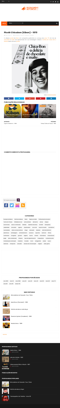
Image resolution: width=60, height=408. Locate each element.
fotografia (13, 235)
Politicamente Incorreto (44, 219)
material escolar (50, 238)
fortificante (6, 235)
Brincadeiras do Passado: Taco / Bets (22, 295)
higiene (26, 235)
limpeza (20, 238)
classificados (27, 227)
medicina (20, 241)
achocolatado (27, 222)
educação (31, 230)
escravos (31, 232)
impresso (27, 35)
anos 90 (11, 283)
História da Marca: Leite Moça (19, 309)
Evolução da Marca (8, 219)
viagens (40, 243)
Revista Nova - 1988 (16, 323)
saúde (44, 241)
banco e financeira (15, 224)
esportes (37, 232)
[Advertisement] (30, 16)
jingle (5, 238)
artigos (46, 222)
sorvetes (32, 35)
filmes (49, 232)
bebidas (24, 224)
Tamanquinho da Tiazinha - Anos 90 (20, 396)
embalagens (14, 232)
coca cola (34, 227)
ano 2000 (6, 281)
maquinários (41, 238)
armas (41, 222)
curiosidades (7, 230)
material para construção (10, 241)
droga (26, 230)
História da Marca (10, 106)
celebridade (6, 227)
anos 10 (12, 281)
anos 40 (36, 281)
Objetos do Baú (33, 219)
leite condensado (12, 238)
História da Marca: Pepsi (17, 389)
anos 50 (42, 281)
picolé (12, 38)
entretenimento (23, 232)
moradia (26, 241)
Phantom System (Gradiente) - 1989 (21, 316)
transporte (12, 243)
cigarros (20, 227)
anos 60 (48, 281)
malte (13, 39)
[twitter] (53, 1)
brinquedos (47, 224)
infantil (36, 235)
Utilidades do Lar (18, 222)
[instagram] (55, 1)
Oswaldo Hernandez (51, 95)
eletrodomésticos (46, 230)
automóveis (7, 224)
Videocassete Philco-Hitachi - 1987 (20, 364)
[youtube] (58, 1)
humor (31, 235)
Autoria (5, 334)
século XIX (17, 283)
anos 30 (30, 281)
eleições (38, 230)
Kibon (17, 38)
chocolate (7, 39)
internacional (51, 235)
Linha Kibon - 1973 (45, 115)
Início (4, 23)
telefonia (6, 243)
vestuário (19, 243)
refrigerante (38, 241)
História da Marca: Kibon (12, 115)
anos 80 (5, 283)
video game (47, 243)
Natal (26, 219)
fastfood (44, 232)
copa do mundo (42, 227)
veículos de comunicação (30, 243)
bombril (41, 224)
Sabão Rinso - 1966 (15, 350)
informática (43, 235)
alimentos (17, 35)
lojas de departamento (30, 238)
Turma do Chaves (8, 222)
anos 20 (24, 281)
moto (31, 241)
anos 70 (22, 35)
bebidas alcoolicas (32, 224)
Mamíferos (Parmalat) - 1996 (19, 302)
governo (20, 235)
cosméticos (51, 227)
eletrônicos (6, 232)
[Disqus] (30, 173)
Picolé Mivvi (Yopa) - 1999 (30, 115)
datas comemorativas (17, 230)
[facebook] (51, 1)
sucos (49, 241)
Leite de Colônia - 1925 (16, 357)
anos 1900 (18, 281)
